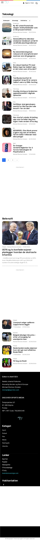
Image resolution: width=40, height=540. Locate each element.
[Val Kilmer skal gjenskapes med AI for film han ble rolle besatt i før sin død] (6, 106)
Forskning (16, 23)
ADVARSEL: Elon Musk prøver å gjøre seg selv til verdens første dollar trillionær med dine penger (25, 134)
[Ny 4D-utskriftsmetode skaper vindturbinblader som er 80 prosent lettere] (6, 27)
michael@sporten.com (10, 390)
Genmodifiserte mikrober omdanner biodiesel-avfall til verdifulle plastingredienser (25, 41)
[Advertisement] (20, 188)
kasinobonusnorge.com (10, 473)
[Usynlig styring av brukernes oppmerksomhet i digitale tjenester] (6, 93)
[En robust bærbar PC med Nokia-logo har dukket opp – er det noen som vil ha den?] (6, 67)
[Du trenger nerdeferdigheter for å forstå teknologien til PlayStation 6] (6, 147)
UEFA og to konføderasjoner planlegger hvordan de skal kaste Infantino (19, 252)
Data (14, 49)
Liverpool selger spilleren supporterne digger (23, 324)
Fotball (4, 247)
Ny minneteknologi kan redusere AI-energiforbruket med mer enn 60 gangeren (25, 54)
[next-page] (17, 160)
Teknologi (16, 89)
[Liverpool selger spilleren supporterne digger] (6, 324)
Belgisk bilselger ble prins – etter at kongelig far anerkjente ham (24, 337)
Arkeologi (15, 20)
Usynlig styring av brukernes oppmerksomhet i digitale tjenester (25, 93)
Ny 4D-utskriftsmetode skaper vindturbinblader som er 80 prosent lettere (25, 28)
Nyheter (15, 332)
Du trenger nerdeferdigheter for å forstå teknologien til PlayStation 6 (23, 149)
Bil (14, 128)
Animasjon (6, 20)
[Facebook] (3, 484)
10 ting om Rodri (20, 361)
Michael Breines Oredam (20, 32)
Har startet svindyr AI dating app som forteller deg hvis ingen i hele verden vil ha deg (25, 119)
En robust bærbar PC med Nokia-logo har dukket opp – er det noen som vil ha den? (25, 67)
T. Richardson (17, 327)
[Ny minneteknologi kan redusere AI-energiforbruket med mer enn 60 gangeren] (6, 53)
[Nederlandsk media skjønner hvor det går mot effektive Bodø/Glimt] (6, 350)
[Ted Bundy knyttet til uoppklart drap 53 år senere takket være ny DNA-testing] (6, 80)
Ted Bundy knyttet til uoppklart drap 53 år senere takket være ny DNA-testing (25, 80)
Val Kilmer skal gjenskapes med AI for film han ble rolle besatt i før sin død (24, 106)
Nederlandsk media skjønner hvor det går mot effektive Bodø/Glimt (25, 350)
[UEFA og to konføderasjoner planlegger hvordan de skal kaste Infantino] (20, 233)
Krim (14, 76)
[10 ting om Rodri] (6, 362)
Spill (14, 143)
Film (14, 102)
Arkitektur (24, 20)
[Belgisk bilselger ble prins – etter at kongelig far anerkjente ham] (6, 337)
